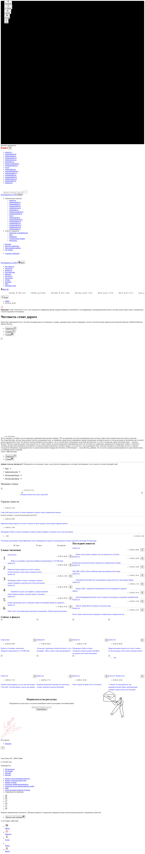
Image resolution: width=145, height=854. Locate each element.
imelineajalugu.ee (11, 179)
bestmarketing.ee (10, 154)
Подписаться (9, 769)
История (8, 282)
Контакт (8, 775)
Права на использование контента (17, 778)
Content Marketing (116, 676)
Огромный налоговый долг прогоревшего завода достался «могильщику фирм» (105, 580)
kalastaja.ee (9, 183)
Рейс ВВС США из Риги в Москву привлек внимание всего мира (96, 571)
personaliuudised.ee (11, 171)
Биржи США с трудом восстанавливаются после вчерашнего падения (101, 588)
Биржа (75, 591)
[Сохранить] (70, 556)
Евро (7, 468)
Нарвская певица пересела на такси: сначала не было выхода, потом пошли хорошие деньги (34, 523)
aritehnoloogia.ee (11, 160)
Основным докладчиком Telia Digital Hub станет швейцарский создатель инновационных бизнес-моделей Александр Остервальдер (48, 541)
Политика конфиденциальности (16, 784)
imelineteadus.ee (10, 181)
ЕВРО (7, 301)
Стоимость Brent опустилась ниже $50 (34, 494)
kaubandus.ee (9, 162)
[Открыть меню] (10, 148)
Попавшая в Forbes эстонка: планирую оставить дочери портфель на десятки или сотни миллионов (37, 532)
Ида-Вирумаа (10, 272)
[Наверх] (3, 747)
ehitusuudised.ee (10, 156)
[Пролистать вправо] (142, 493)
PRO (6, 284)
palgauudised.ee (10, 169)
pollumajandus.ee (11, 173)
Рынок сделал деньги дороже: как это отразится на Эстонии (97, 554)
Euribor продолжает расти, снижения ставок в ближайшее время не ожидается (36, 603)
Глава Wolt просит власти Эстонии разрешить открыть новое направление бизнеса (31, 512)
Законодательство (11, 472)
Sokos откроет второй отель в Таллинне (86, 684)
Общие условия (10, 782)
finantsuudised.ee (11, 158)
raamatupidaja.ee (10, 175)
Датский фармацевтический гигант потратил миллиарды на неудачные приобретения (107, 597)
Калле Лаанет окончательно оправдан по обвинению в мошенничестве (98, 614)
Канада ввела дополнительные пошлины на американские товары (96, 563)
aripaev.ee (8, 152)
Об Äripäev (9, 771)
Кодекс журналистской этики (15, 780)
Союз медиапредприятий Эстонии (17, 790)
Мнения (8, 274)
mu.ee (7, 167)
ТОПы (7, 280)
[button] (8, 2)
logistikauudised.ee (11, 165)
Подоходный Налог (12, 475)
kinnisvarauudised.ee (12, 164)
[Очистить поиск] (25, 192)
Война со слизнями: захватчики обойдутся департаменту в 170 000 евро (37, 561)
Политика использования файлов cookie (19, 786)
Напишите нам (10, 286)
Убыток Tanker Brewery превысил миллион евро (93, 606)
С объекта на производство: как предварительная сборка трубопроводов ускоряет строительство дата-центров (122, 687)
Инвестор (8, 270)
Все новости (9, 266)
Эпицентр (8, 268)
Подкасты (8, 276)
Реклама (8, 773)
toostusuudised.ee (11, 177)
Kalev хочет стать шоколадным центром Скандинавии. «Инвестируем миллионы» (37, 611)
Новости (11, 563)
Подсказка (9, 278)
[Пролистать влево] (22, 493)
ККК (7, 788)
